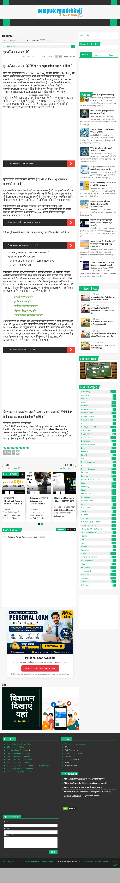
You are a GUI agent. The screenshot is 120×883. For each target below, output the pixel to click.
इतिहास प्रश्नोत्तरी (87, 561)
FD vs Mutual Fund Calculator (18, 753)
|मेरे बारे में (115, 862)
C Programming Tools (15, 747)
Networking (85, 497)
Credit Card (85, 430)
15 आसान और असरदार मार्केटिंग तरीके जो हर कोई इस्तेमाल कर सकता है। (87, 792)
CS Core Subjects (72, 759)
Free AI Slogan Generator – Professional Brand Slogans (28, 766)
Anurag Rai (84, 35)
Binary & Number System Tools (18, 744)
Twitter (9, 452)
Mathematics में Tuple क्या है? (24, 350)
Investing (84, 476)
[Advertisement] (39, 134)
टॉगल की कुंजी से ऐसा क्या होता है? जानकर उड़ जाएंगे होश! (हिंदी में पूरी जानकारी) (101, 222)
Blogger (61, 529)
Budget (84, 402)
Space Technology (88, 525)
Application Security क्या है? (23, 164)
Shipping (84, 518)
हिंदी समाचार (85, 585)
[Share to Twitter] (18, 485)
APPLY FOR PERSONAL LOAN (40, 668)
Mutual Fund (86, 494)
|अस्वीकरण (97, 862)
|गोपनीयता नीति (107, 862)
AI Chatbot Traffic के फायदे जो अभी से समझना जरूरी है (83, 787)
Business (85, 406)
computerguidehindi (31, 56)
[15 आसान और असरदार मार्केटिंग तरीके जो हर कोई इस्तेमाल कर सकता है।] (85, 334)
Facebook (5, 452)
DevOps (68, 756)
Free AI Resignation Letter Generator (21, 759)
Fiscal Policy (86, 455)
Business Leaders (88, 409)
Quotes (84, 504)
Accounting (85, 392)
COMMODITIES (87, 416)
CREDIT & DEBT (88, 420)
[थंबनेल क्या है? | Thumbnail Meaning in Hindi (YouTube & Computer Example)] (13, 483)
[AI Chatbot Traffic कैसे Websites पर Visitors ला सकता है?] (85, 308)
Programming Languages (75, 744)
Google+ (13, 452)
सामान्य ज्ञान (85, 578)
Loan (83, 483)
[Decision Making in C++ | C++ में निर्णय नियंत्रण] (85, 345)
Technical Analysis (88, 532)
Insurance (85, 473)
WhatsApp (85, 550)
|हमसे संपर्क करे (88, 862)
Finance (84, 452)
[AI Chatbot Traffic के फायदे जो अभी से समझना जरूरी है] (85, 322)
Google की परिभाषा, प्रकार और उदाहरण (26, 222)
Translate (49, 40)
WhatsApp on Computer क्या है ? (25, 245)
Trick (83, 543)
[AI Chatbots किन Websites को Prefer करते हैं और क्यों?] (85, 296)
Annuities (85, 395)
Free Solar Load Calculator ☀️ (18, 750)
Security (84, 515)
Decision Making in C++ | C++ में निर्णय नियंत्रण (81, 796)
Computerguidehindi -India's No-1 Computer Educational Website (28, 862)
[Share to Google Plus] (22, 485)
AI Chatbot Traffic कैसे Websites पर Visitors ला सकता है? (102, 310)
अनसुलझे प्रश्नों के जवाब (89, 557)
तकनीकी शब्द (11, 47)
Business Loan (87, 413)
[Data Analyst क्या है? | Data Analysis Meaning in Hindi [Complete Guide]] (39, 483)
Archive (98, 55)
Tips (83, 539)
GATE (67, 763)
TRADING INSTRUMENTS (91, 529)
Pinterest (17, 452)
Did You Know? (87, 437)
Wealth (84, 546)
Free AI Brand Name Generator (18, 756)
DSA (66, 747)
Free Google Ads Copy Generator (19, 769)
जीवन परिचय (85, 564)
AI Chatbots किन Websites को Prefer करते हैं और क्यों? (84, 779)
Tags (111, 55)
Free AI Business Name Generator (20, 763)
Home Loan (86, 466)
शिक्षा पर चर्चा (85, 575)
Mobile (84, 490)
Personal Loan (87, 501)
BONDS (84, 399)
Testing (84, 536)
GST (83, 459)
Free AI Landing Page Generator (19, 772)
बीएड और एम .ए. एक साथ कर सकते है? (102, 95)
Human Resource (88, 469)
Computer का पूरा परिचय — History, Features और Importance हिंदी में (100, 204)
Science (84, 511)
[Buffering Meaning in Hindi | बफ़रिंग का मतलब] (64, 483)
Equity (83, 448)
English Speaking (88, 444)
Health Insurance (88, 462)
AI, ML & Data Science (73, 753)
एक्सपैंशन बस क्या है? (16, 51)
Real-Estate (86, 508)
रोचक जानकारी (86, 571)
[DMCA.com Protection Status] (69, 809)
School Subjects (71, 766)
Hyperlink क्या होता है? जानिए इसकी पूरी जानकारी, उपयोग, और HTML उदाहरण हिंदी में (102, 244)
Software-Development (90, 522)
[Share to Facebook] (14, 485)
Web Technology (71, 750)
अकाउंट (83, 554)
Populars (86, 54)
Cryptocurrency (87, 434)
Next (74, 483)
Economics (85, 441)
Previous (3, 483)
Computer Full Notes (89, 427)
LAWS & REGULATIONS (91, 480)
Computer (85, 423)
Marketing (85, 487)
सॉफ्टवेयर (84, 582)
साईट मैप (115, 865)
